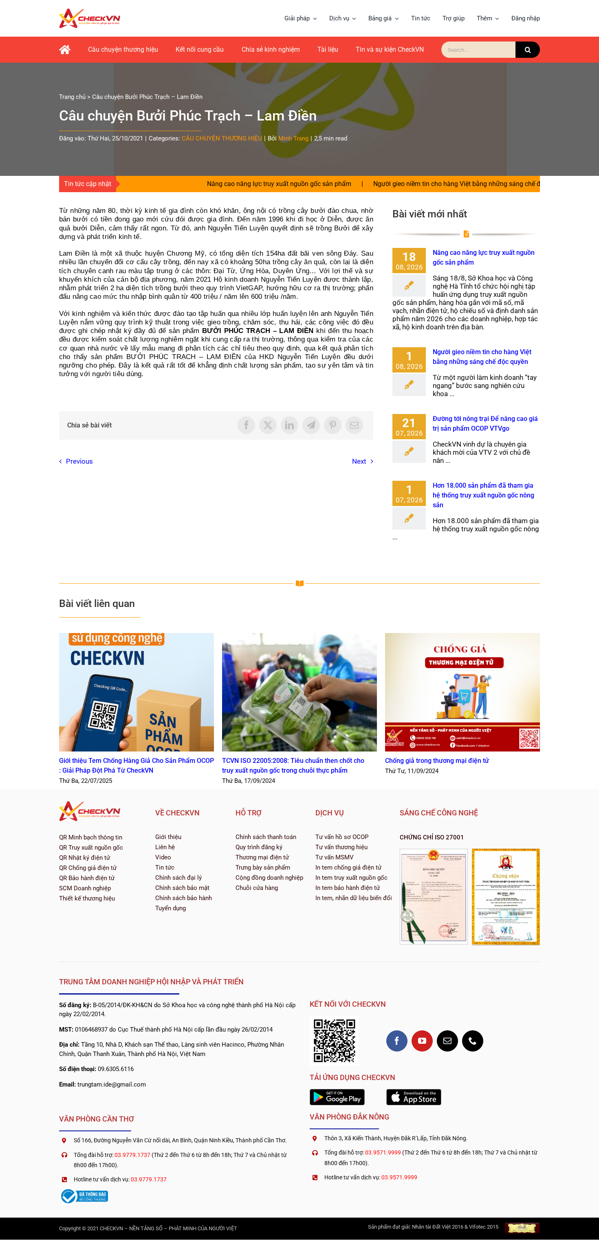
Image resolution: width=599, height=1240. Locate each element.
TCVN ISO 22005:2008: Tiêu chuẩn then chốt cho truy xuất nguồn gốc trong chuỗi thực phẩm (300, 692)
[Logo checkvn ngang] (89, 12)
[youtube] (422, 1041)
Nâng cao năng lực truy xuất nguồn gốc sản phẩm (231, 184)
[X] (268, 425)
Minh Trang (293, 138)
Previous (79, 461)
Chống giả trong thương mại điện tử (463, 692)
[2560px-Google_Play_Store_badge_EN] (337, 1092)
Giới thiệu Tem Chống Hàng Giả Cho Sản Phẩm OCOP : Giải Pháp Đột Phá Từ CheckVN (137, 692)
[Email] (354, 425)
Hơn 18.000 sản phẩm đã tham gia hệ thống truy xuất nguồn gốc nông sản (483, 495)
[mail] (447, 1041)
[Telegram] (311, 425)
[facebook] (396, 1041)
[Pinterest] (333, 425)
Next (359, 461)
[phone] (472, 1041)
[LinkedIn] (289, 425)
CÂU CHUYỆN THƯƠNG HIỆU (222, 138)
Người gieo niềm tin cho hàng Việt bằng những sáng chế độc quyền (421, 184)
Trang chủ (72, 97)
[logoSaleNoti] (83, 1190)
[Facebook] (246, 425)
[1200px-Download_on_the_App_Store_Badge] (413, 1092)
